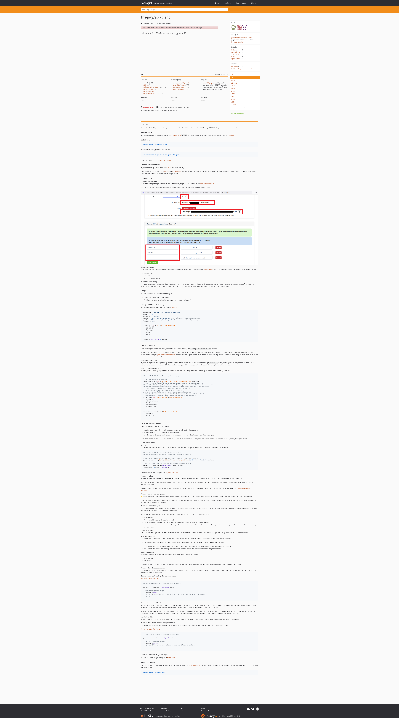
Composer (231, 135)
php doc (174, 307)
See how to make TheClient (150, 578)
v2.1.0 (233, 99)
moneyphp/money (195, 665)
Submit (227, 3)
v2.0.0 (233, 102)
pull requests (176, 172)
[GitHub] (257, 709)
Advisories (234, 67)
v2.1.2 (233, 94)
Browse (217, 3)
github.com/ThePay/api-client (241, 38)
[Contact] (248, 709)
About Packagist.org (147, 708)
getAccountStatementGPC (166, 355)
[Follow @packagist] (252, 709)
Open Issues (235, 59)
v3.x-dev (234, 75)
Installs (233, 50)
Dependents (235, 52)
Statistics (164, 708)
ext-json (145, 85)
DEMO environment (207, 184)
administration (208, 270)
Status (203, 708)
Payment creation (172, 473)
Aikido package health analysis (241, 69)
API (182, 708)
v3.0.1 (233, 78)
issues (166, 172)
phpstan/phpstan (179, 87)
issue (169, 168)
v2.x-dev (234, 83)
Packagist (146, 3)
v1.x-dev (234, 105)
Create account (241, 3)
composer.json (176, 135)
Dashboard (205, 711)
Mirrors (183, 711)
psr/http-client (148, 89)
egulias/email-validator (151, 87)
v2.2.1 (233, 86)
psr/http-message (149, 93)
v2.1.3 (233, 91)
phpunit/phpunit (179, 89)
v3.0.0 (233, 80)
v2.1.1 (233, 97)
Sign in (253, 3)
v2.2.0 (233, 88)
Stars (233, 56)
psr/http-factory (148, 91)
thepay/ (148, 17)
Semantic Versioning (164, 160)
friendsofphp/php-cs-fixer (182, 83)
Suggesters (235, 54)
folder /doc (171, 658)
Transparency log (237, 42)
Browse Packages (166, 711)
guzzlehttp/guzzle (179, 85)
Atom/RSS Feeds (145, 711)
